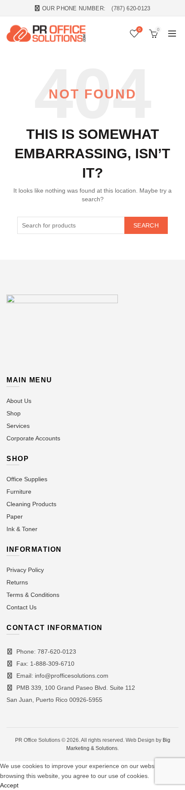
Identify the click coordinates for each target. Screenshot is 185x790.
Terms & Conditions (32, 594)
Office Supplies (26, 479)
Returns (17, 582)
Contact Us (21, 607)
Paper (14, 516)
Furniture (18, 491)
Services (18, 425)
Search (146, 225)
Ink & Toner (21, 529)
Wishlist (139, 29)
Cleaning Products (31, 504)
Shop (13, 413)
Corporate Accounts (33, 438)
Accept (9, 785)
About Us (18, 400)
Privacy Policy (25, 569)
